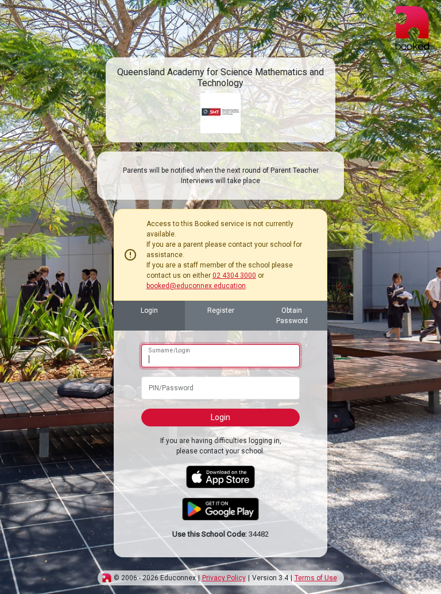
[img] (106, 578)
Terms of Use (316, 578)
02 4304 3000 (234, 275)
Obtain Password (292, 315)
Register (220, 310)
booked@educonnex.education (196, 286)
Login (149, 310)
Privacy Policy (224, 578)
